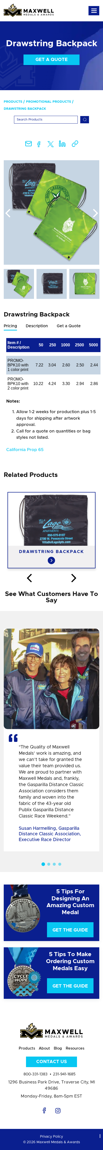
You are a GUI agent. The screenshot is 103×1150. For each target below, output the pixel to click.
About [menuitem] (44, 1048)
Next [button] (95, 213)
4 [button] (59, 864)
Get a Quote (52, 60)
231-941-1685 (64, 1074)
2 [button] (48, 864)
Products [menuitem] (13, 101)
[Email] (28, 145)
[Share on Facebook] (38, 145)
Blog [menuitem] (58, 1048)
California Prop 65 (25, 450)
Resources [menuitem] (75, 1048)
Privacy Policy (51, 1136)
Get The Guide (70, 930)
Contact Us (51, 1062)
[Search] (84, 119)
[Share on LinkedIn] (62, 145)
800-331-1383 (36, 1074)
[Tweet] (51, 145)
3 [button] (54, 864)
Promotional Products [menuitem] (48, 101)
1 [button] (43, 864)
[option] (51, 212)
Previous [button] (7, 213)
